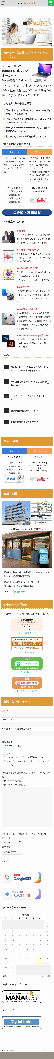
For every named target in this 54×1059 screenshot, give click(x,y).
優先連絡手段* (8, 741)
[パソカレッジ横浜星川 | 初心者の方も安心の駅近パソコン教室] (27, 3)
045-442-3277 (19, 591)
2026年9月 (45, 976)
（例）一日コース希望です (14, 784)
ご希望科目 (7, 753)
